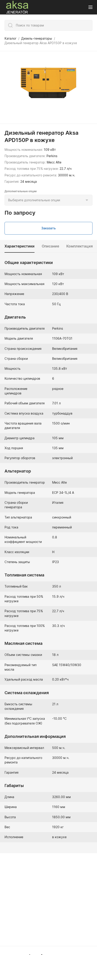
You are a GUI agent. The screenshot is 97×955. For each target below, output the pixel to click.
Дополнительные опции (21, 191)
